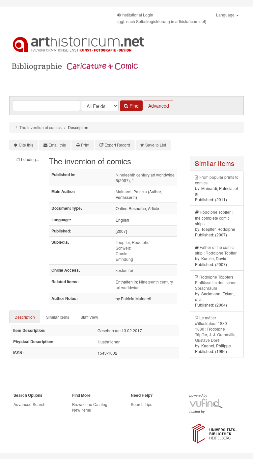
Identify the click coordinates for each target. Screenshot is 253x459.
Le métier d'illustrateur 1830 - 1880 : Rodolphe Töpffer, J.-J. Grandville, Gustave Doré (216, 329)
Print (85, 145)
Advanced (158, 105)
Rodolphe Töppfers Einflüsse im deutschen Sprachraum (216, 282)
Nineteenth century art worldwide (145, 174)
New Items (81, 410)
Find (133, 105)
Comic (121, 253)
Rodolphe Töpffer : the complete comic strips (214, 217)
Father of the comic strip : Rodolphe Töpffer (216, 250)
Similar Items (57, 317)
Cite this (26, 145)
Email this (57, 145)
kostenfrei (124, 270)
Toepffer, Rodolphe (133, 242)
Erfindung (124, 259)
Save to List (155, 145)
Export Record (117, 145)
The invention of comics (40, 127)
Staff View (89, 317)
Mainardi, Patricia (131, 191)
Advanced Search (29, 404)
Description (24, 317)
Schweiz (123, 248)
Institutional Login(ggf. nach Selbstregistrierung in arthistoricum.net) (161, 18)
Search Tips (141, 404)
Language (226, 14)
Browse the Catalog (89, 404)
